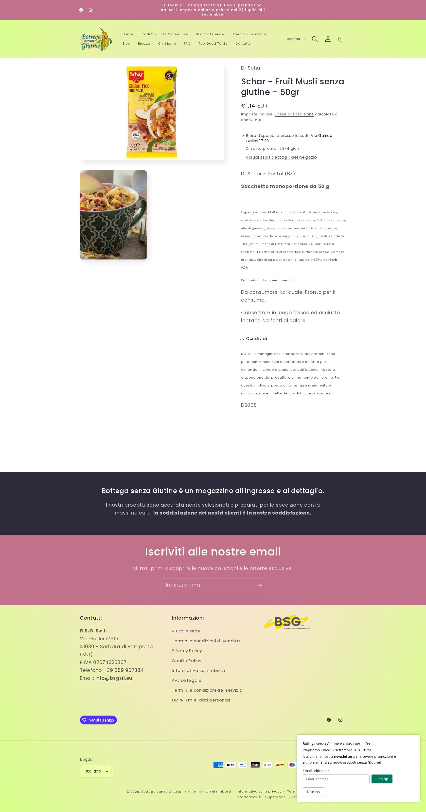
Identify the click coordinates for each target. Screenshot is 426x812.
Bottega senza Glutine (162, 791)
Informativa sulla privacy (259, 791)
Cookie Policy (186, 661)
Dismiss (313, 791)
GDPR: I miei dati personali (201, 700)
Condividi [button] (256, 338)
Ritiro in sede (186, 631)
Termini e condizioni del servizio (207, 690)
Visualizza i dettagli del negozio (281, 157)
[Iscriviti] (259, 585)
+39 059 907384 (123, 670)
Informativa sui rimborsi (198, 670)
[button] (149, 34)
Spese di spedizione (294, 114)
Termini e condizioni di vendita (206, 641)
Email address (316, 770)
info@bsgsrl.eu (113, 678)
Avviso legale (186, 680)
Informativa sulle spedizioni (262, 797)
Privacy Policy (187, 651)
